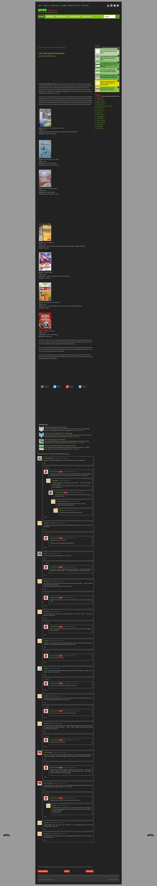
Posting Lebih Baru (43, 871)
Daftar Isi (77, 5)
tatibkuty (46, 640)
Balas (45, 463)
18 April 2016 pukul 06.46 (69, 626)
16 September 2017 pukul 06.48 (71, 740)
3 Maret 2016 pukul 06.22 (69, 567)
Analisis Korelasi (100, 102)
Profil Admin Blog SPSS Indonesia (55, 427)
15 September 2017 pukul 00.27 (71, 683)
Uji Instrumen (99, 126)
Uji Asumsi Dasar (100, 120)
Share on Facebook (47, 386)
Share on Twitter (59, 386)
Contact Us (46, 5)
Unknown (55, 480)
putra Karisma (48, 752)
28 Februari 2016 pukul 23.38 (57, 523)
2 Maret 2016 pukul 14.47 (54, 553)
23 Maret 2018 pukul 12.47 (70, 798)
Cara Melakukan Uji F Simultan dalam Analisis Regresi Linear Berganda (108, 64)
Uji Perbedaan (100, 128)
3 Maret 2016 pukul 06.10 (69, 538)
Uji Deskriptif (99, 124)
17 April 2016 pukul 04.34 (69, 597)
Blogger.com (115, 879)
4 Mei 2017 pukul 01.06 (54, 668)
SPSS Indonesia (51, 56)
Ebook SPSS (99, 108)
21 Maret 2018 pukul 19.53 (59, 752)
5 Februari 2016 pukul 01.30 (61, 458)
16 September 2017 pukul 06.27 (71, 711)
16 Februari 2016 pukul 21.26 (70, 471)
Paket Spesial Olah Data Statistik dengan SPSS (60, 445)
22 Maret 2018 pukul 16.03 (70, 767)
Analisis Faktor (100, 100)
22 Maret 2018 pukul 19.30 (59, 783)
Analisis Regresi (100, 104)
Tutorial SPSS (100, 118)
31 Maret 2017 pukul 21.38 (56, 640)
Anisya (61, 510)
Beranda (67, 871)
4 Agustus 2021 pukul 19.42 (71, 510)
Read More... (81, 430)
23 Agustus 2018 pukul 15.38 (57, 822)
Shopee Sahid (84, 5)
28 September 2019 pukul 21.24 (58, 833)
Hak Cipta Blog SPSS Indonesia (54, 439)
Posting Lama (90, 871)
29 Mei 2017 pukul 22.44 (64, 480)
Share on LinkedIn (84, 386)
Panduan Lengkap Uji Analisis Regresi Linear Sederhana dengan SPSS (108, 83)
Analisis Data (99, 98)
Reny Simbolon (61, 501)
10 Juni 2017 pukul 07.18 (56, 696)
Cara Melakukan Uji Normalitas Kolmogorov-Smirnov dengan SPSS (108, 51)
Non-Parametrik (61, 16)
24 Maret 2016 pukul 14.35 (56, 581)
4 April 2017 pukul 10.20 (69, 655)
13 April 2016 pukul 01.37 (56, 611)
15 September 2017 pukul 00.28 (76, 492)
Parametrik (49, 16)
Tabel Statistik (86, 16)
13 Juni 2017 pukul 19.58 (56, 723)
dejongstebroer (48, 458)
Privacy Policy (55, 5)
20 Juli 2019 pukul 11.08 (62, 805)
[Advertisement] (78, 31)
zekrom (46, 668)
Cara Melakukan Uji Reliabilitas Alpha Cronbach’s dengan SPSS (109, 58)
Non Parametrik (100, 110)
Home (42, 16)
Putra (54, 805)
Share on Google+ (72, 386)
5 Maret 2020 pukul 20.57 (72, 501)
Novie (45, 553)
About (40, 5)
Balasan (47, 468)
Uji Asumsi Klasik (74, 16)
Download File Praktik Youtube (104, 106)
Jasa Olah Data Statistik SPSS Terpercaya (58, 433)
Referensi (70, 5)
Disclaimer (63, 5)
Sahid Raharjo (54, 471)
